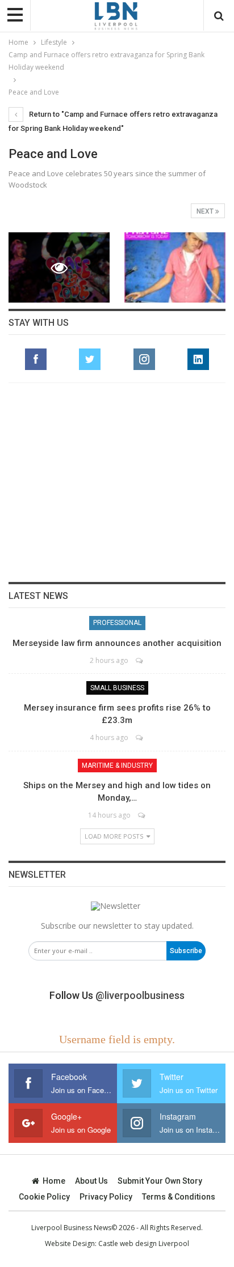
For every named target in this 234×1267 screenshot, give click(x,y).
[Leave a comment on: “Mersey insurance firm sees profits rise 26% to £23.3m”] (140, 737)
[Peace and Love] (174, 267)
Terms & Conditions (178, 1196)
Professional (117, 623)
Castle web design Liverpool (143, 1243)
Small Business (117, 688)
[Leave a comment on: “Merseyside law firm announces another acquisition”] (140, 660)
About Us (91, 1180)
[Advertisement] (117, 482)
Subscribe (186, 951)
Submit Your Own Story (160, 1180)
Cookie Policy (44, 1196)
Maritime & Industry (117, 765)
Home (54, 1180)
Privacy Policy (106, 1196)
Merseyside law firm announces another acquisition (117, 643)
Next (206, 211)
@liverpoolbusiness (140, 995)
